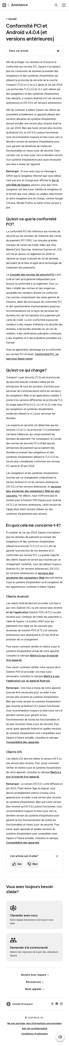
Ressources (33, 981)
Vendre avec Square (33, 974)
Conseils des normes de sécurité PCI (32, 274)
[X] (52, 1003)
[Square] (4, 5)
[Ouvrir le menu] (64, 5)
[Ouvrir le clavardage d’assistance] (60, 1037)
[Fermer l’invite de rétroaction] (57, 856)
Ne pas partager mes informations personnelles (34, 1023)
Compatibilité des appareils (22, 742)
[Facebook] (56, 1003)
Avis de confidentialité (34, 1028)
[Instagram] (61, 1003)
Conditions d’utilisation (34, 1033)
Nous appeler (33, 989)
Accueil (12, 18)
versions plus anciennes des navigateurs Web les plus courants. (33, 491)
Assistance (19, 5)
